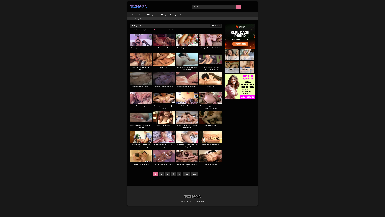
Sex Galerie (184, 15)
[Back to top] (379, 211)
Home (132, 19)
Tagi (164, 15)
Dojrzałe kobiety (159, 30)
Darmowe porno (197, 15)
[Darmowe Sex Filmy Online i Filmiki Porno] (138, 7)
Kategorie (152, 15)
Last (194, 174)
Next (186, 174)
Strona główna (138, 15)
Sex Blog (173, 15)
